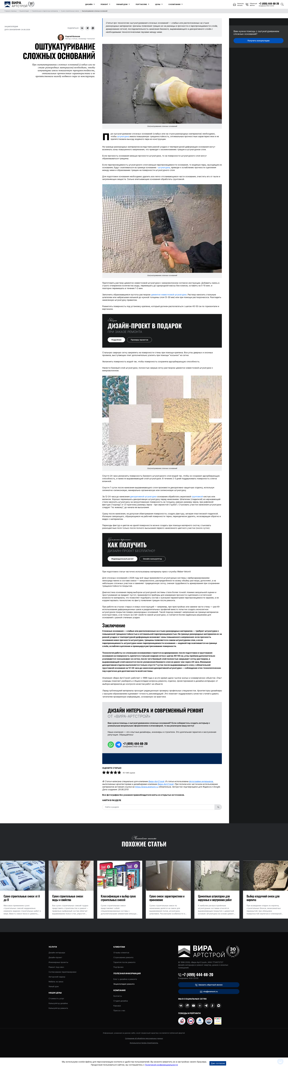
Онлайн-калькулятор (152, 559)
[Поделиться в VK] (82, 28)
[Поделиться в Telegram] (87, 28)
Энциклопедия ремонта (123, 984)
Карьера (117, 1006)
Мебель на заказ (56, 981)
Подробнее (116, 340)
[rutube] (187, 1005)
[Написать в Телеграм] (118, 745)
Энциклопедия (11, 26)
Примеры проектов (139, 340)
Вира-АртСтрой (156, 781)
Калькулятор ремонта (58, 1008)
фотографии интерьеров (201, 781)
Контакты (117, 996)
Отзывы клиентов (121, 952)
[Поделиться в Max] (93, 28)
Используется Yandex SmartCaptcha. (144, 1043)
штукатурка (123, 136)
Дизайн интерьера (57, 952)
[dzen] (199, 1005)
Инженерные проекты (58, 962)
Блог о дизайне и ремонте (125, 979)
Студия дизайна (120, 1001)
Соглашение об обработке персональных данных (144, 1038)
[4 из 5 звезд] (116, 773)
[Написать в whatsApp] (111, 745)
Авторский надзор (57, 977)
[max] (218, 1005)
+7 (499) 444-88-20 (197, 974)
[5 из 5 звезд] (119, 773)
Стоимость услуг (56, 998)
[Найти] (218, 807)
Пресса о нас (119, 1010)
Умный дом (122, 4)
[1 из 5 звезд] (104, 773)
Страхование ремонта (123, 957)
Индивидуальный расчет (122, 559)
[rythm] (212, 1005)
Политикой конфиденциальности (161, 1065)
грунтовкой (197, 496)
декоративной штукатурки (143, 496)
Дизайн (89, 4)
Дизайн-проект (55, 957)
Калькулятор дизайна (58, 1003)
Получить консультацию (259, 40)
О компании (174, 4)
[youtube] (193, 1005)
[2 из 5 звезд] (108, 773)
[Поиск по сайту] (282, 4)
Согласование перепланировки (62, 972)
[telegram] (206, 1005)
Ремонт (104, 4)
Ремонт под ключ (56, 967)
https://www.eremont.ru (146, 787)
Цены (157, 4)
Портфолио (141, 4)
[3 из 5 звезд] (112, 773)
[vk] (181, 1005)
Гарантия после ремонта (124, 962)
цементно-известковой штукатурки (169, 294)
